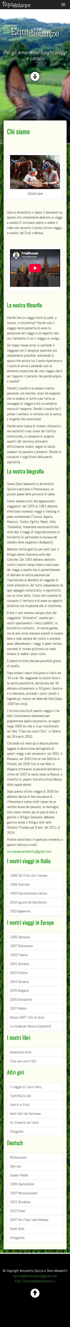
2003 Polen (17, 1211)
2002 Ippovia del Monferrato (28, 902)
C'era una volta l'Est (23, 1061)
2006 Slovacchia (21, 999)
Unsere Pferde (19, 1175)
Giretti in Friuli (20, 1104)
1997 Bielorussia (21, 945)
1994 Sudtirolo (20, 884)
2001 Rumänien (20, 1202)
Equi (17, 5)
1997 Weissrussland (23, 1193)
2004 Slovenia (19, 981)
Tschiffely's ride (20, 1095)
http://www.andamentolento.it (35, 1281)
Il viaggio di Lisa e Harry (26, 1086)
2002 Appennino (20, 911)
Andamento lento (20, 1052)
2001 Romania (19, 963)
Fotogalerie (17, 1237)
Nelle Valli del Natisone (25, 1113)
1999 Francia (18, 954)
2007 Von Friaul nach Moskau (29, 1219)
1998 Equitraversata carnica (28, 893)
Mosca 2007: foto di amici (27, 1017)
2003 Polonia (18, 972)
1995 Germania (20, 937)
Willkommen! (18, 1157)
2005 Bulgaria (19, 990)
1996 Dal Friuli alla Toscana (28, 875)
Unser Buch (17, 1228)
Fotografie (17, 1131)
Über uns (15, 1166)
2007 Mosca (18, 1008)
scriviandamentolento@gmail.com (29, 851)
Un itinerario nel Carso (24, 1122)
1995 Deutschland (22, 1184)
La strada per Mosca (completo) (30, 1026)
